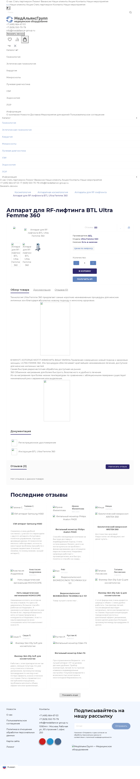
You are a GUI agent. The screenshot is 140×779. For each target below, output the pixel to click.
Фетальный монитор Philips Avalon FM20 (70, 530)
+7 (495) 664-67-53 (16, 24)
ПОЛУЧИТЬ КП (84, 279)
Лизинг (36, 1)
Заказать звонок (15, 33)
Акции (71, 1)
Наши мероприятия (97, 1)
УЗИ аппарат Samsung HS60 (27, 524)
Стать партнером (22, 1)
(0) (95, 227)
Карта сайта (12, 741)
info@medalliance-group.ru (20, 30)
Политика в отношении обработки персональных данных (20, 732)
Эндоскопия (13, 98)
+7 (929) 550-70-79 (16, 27)
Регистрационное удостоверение (37, 442)
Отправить (121, 726)
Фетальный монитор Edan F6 (70, 653)
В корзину (85, 271)
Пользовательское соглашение (87, 114)
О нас (9, 1)
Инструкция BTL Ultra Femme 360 (36, 451)
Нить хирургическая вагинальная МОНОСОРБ (27, 594)
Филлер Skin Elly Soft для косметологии (27, 657)
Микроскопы (13, 77)
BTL (90, 236)
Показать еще (70, 695)
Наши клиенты (60, 1)
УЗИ (8, 91)
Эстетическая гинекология (21, 63)
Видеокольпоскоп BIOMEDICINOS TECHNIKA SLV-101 (70, 594)
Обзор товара (20, 289)
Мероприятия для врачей (55, 114)
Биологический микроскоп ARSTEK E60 (112, 528)
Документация (42, 290)
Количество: (79, 257)
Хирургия (11, 70)
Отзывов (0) (61, 290)
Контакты (81, 1)
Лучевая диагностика (18, 84)
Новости (25, 114)
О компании (13, 114)
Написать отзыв (117, 466)
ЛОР (8, 104)
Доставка (35, 114)
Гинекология (13, 57)
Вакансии (46, 1)
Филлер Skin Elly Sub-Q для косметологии (112, 594)
